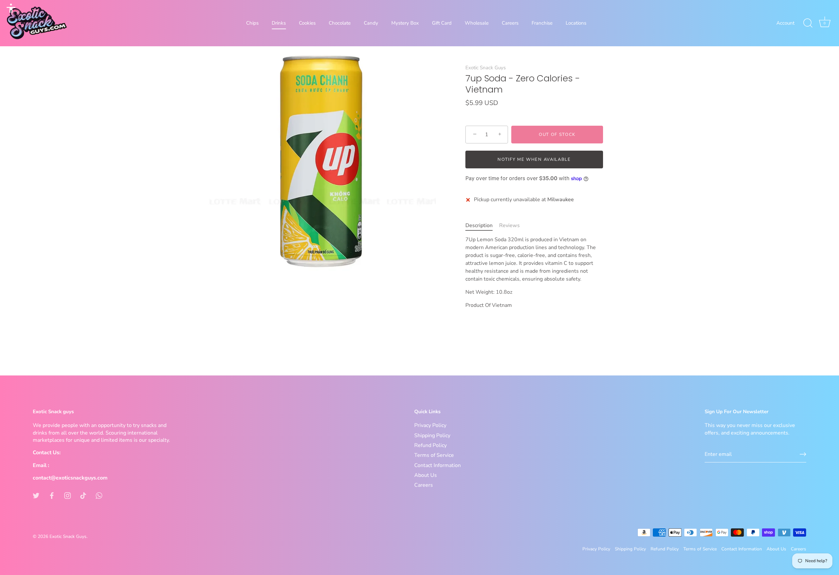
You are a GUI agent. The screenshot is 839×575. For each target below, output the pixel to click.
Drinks (279, 23)
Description (479, 225)
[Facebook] (52, 495)
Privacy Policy (430, 425)
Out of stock (557, 135)
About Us (425, 475)
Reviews (509, 225)
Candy (371, 23)
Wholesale (477, 23)
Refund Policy (430, 445)
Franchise (542, 23)
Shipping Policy (432, 435)
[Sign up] (803, 454)
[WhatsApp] (99, 495)
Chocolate (340, 23)
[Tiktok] (83, 495)
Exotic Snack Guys (485, 67)
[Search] (808, 23)
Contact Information (437, 465)
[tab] (482, 225)
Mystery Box (405, 23)
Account (785, 23)
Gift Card (442, 23)
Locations (576, 23)
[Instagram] (67, 495)
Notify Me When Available (534, 159)
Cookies (307, 23)
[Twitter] (36, 495)
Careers (510, 23)
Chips (252, 23)
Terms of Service (434, 455)
